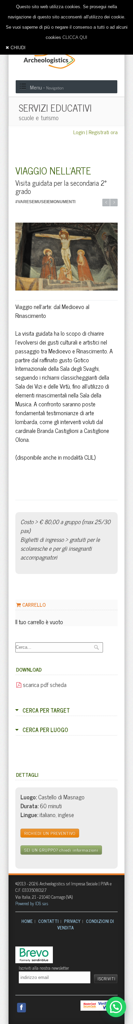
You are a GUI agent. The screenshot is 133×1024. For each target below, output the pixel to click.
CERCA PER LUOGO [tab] (45, 729)
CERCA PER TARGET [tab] (46, 710)
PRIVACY (72, 921)
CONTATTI (48, 921)
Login (79, 131)
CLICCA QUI (74, 37)
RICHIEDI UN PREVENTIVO (49, 833)
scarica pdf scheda (43, 684)
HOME (27, 921)
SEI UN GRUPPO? (61, 849)
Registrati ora (103, 131)
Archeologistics (47, 58)
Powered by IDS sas (31, 903)
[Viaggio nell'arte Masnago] (66, 257)
